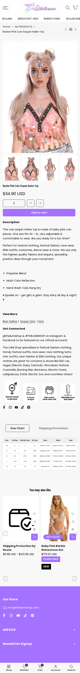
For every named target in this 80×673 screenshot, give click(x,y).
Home (6, 26)
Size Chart (17, 428)
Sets (41, 321)
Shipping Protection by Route (19, 548)
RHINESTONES (52, 19)
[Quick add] (34, 537)
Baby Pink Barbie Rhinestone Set (53, 548)
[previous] (5, 533)
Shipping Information (53, 428)
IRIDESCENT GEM (28, 19)
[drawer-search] (68, 8)
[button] (30, 203)
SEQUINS (7, 19)
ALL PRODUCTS (23, 26)
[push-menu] (5, 8)
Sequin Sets (27, 321)
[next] (74, 533)
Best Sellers (10, 321)
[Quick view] (34, 529)
